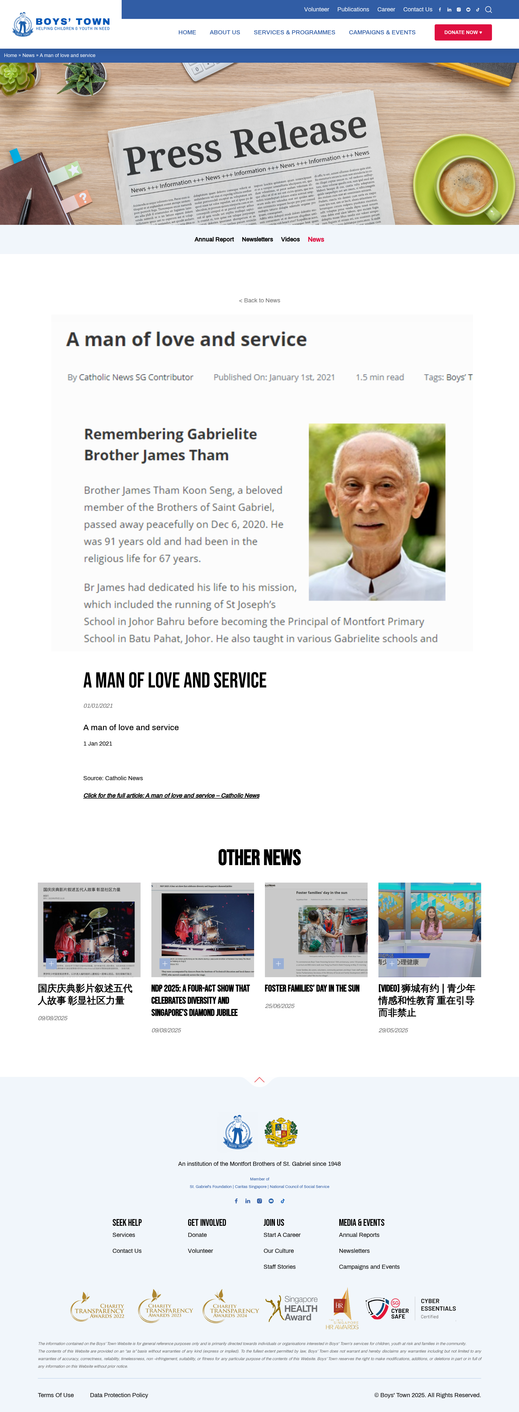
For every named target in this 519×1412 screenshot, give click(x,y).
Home (10, 55)
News (28, 55)
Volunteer (316, 9)
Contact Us (417, 9)
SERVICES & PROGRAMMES (294, 32)
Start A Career (282, 1235)
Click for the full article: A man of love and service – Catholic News (171, 795)
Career (386, 9)
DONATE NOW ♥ (463, 32)
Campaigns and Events (369, 1267)
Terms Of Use (56, 1395)
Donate (197, 1235)
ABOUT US (225, 32)
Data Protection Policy (119, 1395)
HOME (187, 32)
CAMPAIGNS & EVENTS (382, 32)
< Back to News (259, 300)
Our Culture (279, 1251)
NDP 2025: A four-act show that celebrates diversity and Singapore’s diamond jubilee (200, 1001)
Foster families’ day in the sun (312, 988)
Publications (353, 9)
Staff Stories (280, 1267)
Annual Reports (359, 1235)
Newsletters (354, 1251)
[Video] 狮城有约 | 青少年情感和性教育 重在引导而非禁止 (426, 1001)
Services (123, 1235)
